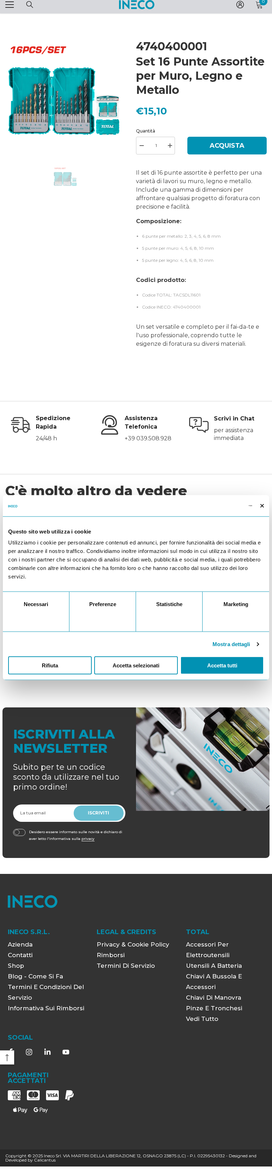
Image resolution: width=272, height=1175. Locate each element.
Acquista (227, 145)
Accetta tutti (222, 665)
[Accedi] (240, 4)
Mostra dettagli (231, 644)
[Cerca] (30, 4)
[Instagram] (29, 1052)
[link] (47, 428)
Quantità (145, 131)
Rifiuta (50, 665)
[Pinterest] (47, 1052)
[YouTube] (65, 1052)
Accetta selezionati (136, 665)
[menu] (9, 4)
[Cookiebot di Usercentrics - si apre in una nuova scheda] (221, 505)
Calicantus (45, 1160)
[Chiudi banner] (262, 505)
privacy (88, 838)
